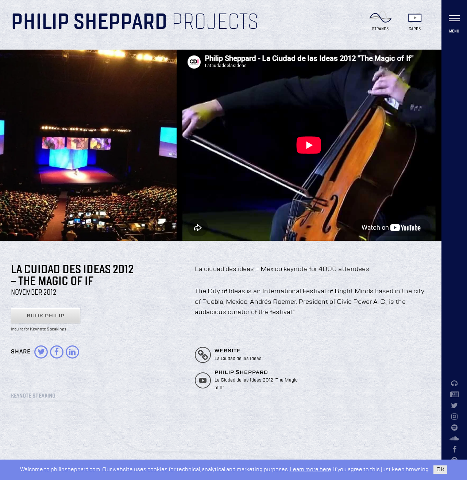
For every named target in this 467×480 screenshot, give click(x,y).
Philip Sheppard (89, 23)
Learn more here (310, 469)
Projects (214, 23)
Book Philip (46, 315)
